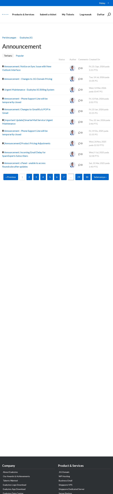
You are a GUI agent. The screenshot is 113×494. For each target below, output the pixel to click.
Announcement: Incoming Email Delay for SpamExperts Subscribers (24, 154)
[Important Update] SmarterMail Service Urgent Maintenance (27, 122)
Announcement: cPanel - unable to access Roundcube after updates (23, 165)
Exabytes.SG (26, 37)
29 (78, 177)
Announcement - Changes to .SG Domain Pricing (28, 78)
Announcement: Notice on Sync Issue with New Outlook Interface (26, 68)
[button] (109, 14)
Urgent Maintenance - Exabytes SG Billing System (29, 89)
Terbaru (8, 55)
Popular (20, 55)
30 (87, 177)
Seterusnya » (100, 177)
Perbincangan (9, 37)
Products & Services (23, 14)
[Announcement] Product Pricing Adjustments (27, 143)
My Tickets (68, 14)
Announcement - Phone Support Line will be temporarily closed (25, 100)
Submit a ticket (48, 14)
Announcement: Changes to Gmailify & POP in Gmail (26, 111)
